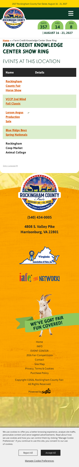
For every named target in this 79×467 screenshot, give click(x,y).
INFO (39, 346)
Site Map (40, 364)
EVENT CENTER (39, 350)
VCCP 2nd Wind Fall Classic (16, 101)
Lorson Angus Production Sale (14, 116)
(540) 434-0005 (39, 217)
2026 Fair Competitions (39, 355)
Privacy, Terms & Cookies (39, 368)
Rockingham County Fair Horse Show (14, 85)
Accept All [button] (51, 452)
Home (6, 40)
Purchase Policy (39, 372)
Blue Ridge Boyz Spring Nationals (16, 132)
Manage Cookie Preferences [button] (39, 460)
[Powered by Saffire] (46, 391)
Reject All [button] (28, 452)
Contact (39, 359)
